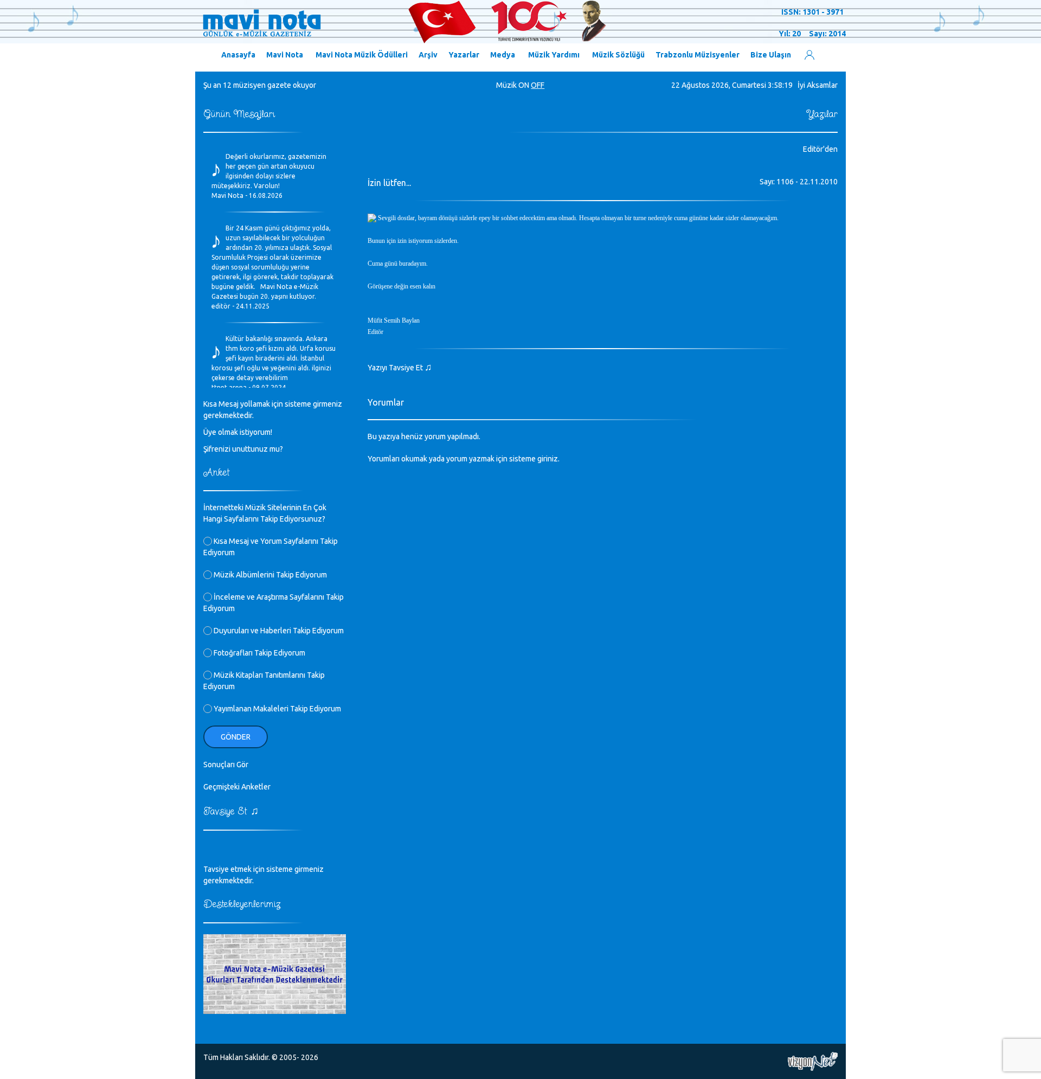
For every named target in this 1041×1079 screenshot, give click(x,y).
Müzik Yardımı (554, 54)
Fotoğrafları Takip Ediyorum (258, 652)
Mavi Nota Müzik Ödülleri (362, 54)
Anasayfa (238, 54)
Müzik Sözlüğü (618, 54)
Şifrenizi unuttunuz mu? (243, 449)
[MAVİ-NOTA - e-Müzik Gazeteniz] (404, 22)
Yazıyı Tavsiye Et (400, 367)
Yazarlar (463, 54)
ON (523, 85)
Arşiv (428, 54)
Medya (502, 54)
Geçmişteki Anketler (237, 786)
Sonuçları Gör (225, 764)
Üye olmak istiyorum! (237, 432)
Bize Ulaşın (770, 54)
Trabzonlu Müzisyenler (698, 54)
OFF (537, 85)
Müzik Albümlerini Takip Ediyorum (269, 574)
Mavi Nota (284, 54)
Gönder (235, 737)
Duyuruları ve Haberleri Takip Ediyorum (278, 630)
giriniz (547, 458)
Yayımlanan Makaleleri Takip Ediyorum (276, 708)
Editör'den (820, 149)
